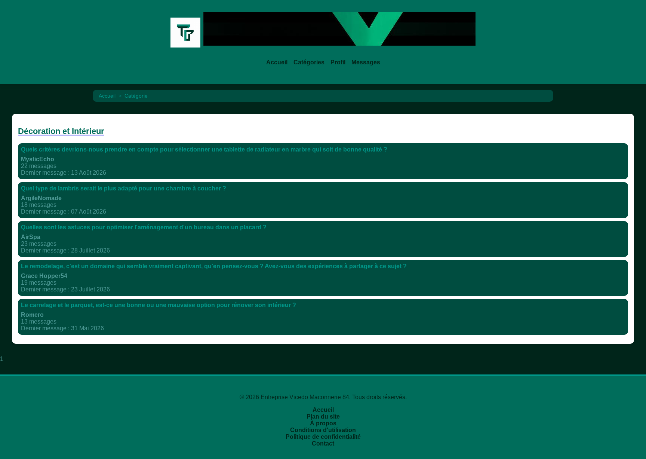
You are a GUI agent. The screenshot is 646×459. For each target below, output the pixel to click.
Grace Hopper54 (44, 276)
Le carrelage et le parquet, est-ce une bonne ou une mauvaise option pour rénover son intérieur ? (158, 305)
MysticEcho (37, 159)
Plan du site (323, 416)
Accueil (276, 62)
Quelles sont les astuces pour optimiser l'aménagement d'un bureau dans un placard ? (144, 227)
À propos (323, 423)
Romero (32, 315)
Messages (365, 62)
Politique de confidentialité (323, 437)
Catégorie (136, 96)
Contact (323, 443)
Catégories (308, 62)
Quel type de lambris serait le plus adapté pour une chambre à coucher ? (123, 188)
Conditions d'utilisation (323, 430)
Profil (337, 62)
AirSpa (30, 237)
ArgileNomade (41, 198)
